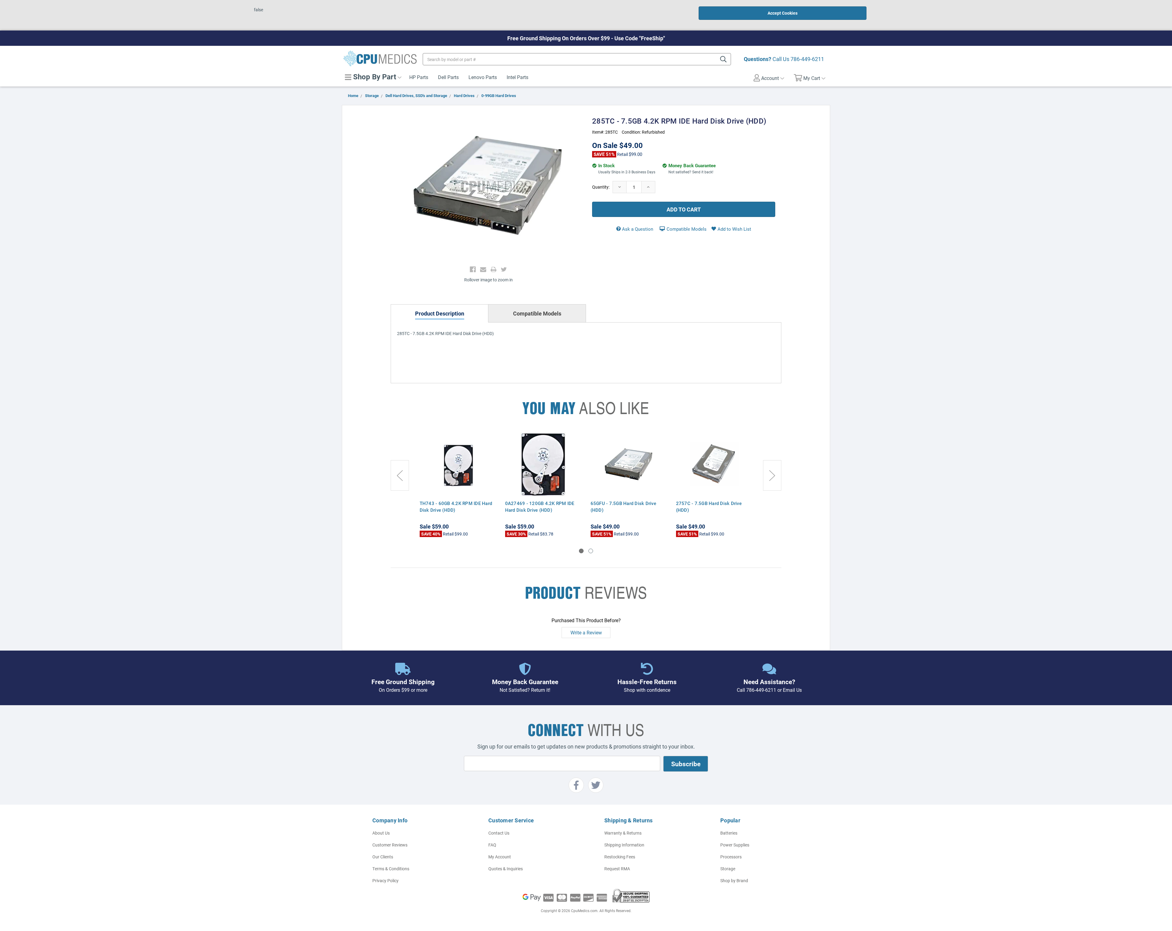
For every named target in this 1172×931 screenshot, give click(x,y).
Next (772, 475)
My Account (499, 857)
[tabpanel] (458, 484)
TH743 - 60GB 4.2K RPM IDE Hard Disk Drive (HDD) (456, 506)
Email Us (792, 690)
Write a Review (586, 632)
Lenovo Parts (482, 77)
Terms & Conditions (390, 868)
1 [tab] (581, 551)
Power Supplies (734, 845)
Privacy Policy (385, 880)
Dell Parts (448, 77)
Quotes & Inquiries (505, 868)
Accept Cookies (783, 13)
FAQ (492, 845)
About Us (381, 833)
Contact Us (498, 833)
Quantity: (601, 187)
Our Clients (382, 857)
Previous (400, 475)
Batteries (728, 833)
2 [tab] (590, 551)
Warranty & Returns (623, 833)
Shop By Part (373, 76)
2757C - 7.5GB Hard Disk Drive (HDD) (709, 506)
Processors (731, 857)
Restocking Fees (619, 857)
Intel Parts (517, 77)
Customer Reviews (389, 845)
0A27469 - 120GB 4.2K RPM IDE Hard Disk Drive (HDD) (539, 506)
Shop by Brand (734, 880)
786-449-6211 (807, 59)
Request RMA (617, 868)
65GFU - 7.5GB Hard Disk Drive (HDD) (623, 506)
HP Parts (418, 77)
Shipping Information (624, 845)
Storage (727, 868)
